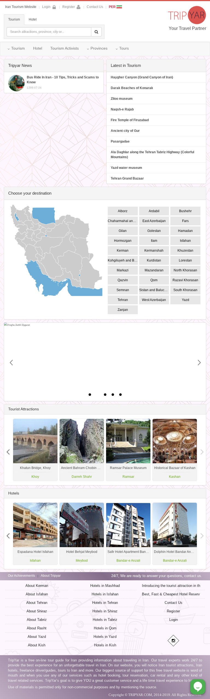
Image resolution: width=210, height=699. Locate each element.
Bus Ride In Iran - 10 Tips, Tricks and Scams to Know (63, 82)
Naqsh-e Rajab (122, 109)
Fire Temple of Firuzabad (130, 120)
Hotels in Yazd (105, 637)
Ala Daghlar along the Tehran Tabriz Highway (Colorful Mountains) (152, 154)
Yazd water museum (126, 168)
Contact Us (95, 7)
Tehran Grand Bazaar (127, 178)
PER (112, 7)
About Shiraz (37, 611)
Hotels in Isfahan (105, 594)
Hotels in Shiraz (105, 611)
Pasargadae (120, 141)
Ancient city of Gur (125, 131)
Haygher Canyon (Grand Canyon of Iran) (142, 77)
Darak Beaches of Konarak (132, 88)
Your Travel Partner (187, 28)
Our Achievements (21, 576)
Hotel (33, 19)
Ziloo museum (122, 99)
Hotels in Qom (105, 628)
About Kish (36, 645)
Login (173, 620)
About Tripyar (51, 576)
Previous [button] (202, 450)
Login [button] (46, 7)
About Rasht (36, 628)
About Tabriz (37, 620)
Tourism (14, 19)
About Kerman (36, 586)
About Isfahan (37, 594)
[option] (174, 450)
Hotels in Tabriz (105, 620)
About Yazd (37, 637)
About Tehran (36, 603)
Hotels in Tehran (105, 603)
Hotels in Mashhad (105, 586)
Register (68, 7)
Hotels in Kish (105, 645)
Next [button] (8, 450)
